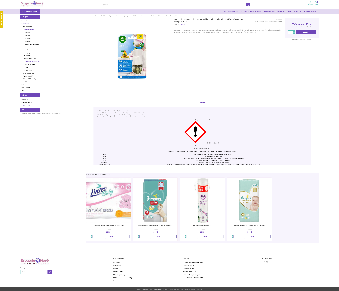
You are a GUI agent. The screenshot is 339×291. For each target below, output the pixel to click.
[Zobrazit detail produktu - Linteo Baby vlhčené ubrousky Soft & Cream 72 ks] (108, 200)
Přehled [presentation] (202, 102)
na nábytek (27, 50)
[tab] (202, 102)
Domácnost (25, 23)
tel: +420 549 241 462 (189, 271)
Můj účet (310, 4)
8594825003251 (36, 114)
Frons (143, 289)
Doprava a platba (118, 271)
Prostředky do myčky (29, 70)
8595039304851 (56, 114)
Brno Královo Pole (188, 268)
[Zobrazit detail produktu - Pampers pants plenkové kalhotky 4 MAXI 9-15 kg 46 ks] (155, 200)
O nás (115, 281)
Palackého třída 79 (188, 265)
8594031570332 (26, 114)
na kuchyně (27, 41)
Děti (22, 84)
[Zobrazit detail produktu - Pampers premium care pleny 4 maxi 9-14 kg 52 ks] (249, 200)
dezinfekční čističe (29, 64)
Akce (22, 90)
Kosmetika (24, 21)
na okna (26, 47)
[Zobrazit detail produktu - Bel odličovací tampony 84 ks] (202, 200)
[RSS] (267, 262)
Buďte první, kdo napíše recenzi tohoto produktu (268, 21)
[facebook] (264, 262)
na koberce (27, 55)
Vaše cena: (298, 24)
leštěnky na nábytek (30, 58)
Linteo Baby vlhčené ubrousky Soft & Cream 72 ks (108, 225)
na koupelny (27, 38)
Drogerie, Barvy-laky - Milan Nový (193, 262)
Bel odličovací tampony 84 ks (202, 225)
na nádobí (27, 32)
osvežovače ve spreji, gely (32, 61)
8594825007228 (46, 114)
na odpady (27, 53)
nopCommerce (158, 289)
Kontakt (115, 268)
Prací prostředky (27, 26)
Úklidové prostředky (28, 73)
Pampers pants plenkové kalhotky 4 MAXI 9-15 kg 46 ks (155, 225)
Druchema (24, 99)
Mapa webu (116, 262)
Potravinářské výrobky (29, 79)
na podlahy (27, 35)
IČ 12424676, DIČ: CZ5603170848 (193, 278)
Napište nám (117, 265)
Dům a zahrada (25, 87)
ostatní (26, 67)
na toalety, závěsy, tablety (31, 44)
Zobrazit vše (25, 105)
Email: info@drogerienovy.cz (191, 275)
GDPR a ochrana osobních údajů (122, 278)
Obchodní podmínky (119, 275)
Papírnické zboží (27, 76)
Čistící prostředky (28, 29)
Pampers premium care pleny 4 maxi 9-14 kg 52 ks (249, 225)
